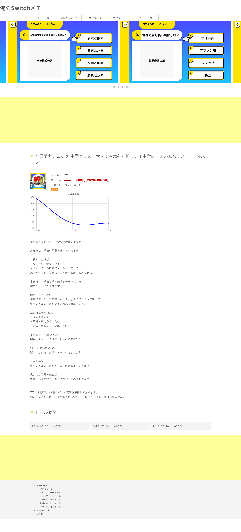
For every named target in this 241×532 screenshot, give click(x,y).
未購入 (54, 190)
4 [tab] (127, 87)
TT (66, 175)
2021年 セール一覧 (50, 492)
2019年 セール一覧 (50, 499)
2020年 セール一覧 (50, 496)
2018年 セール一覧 (50, 503)
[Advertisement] (98, 120)
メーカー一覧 (145, 18)
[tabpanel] (176, 52)
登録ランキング (69, 18)
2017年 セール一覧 (50, 506)
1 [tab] (114, 87)
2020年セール (120, 18)
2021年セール (94, 18)
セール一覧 (43, 18)
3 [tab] (122, 87)
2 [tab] (118, 87)
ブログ (171, 18)
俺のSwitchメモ (20, 8)
